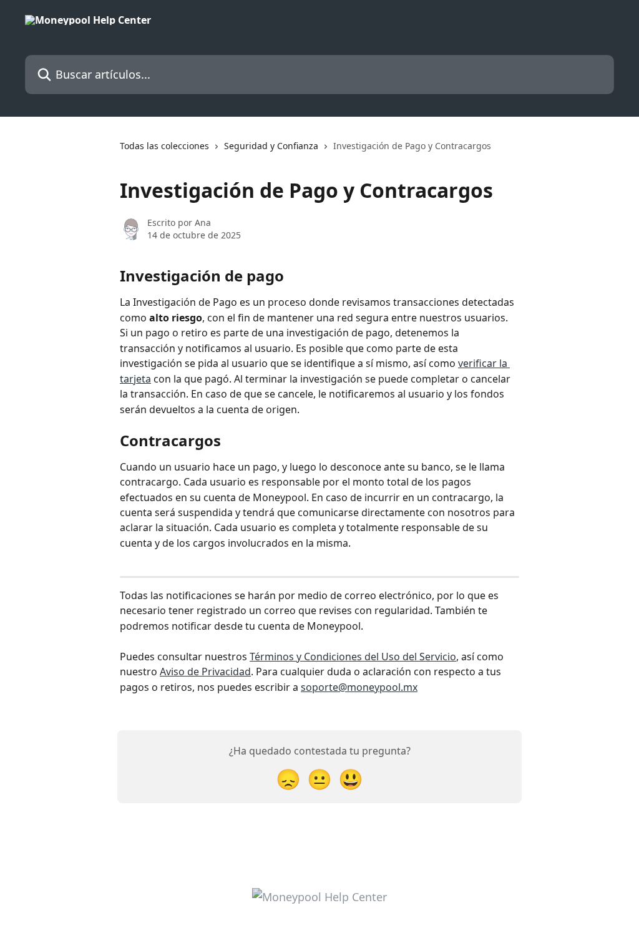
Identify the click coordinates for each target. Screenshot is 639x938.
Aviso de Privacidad (205, 671)
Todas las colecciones (164, 146)
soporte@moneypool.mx (359, 687)
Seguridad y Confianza (271, 146)
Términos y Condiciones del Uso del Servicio (353, 656)
